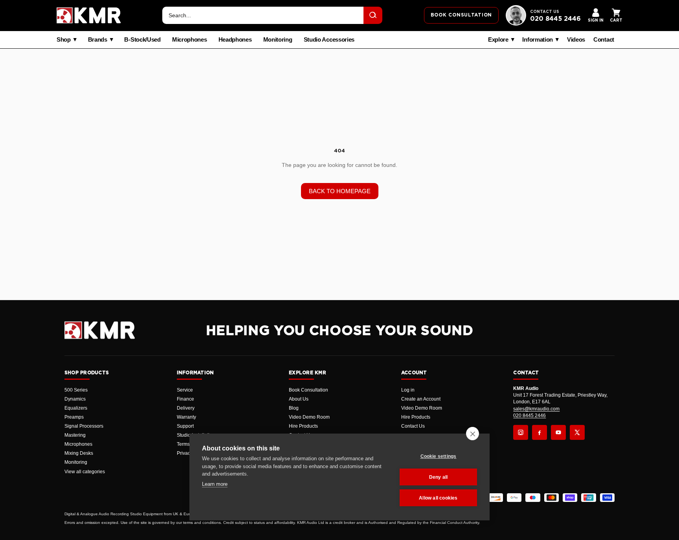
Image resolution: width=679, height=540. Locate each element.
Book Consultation (308, 390)
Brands (97, 39)
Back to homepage (340, 191)
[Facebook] (539, 432)
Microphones (189, 39)
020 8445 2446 (555, 19)
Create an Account (420, 399)
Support (185, 426)
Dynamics (75, 399)
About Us (298, 399)
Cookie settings (438, 456)
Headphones (235, 39)
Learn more (215, 484)
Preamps (74, 417)
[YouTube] (558, 432)
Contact (603, 39)
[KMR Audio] (89, 15)
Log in (408, 390)
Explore (498, 39)
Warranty (186, 417)
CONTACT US (544, 12)
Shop (64, 39)
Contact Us (413, 426)
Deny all (438, 477)
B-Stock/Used (142, 39)
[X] (577, 432)
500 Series (76, 390)
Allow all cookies (438, 498)
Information (537, 39)
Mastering (75, 435)
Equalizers (75, 408)
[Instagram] (520, 432)
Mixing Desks (78, 453)
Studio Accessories (329, 39)
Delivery (186, 408)
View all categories (84, 471)
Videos (576, 39)
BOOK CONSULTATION (461, 15)
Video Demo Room (309, 417)
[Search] (372, 15)
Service (185, 390)
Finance (185, 399)
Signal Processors (83, 426)
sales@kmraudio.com (536, 409)
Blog (294, 408)
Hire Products (303, 426)
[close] (472, 433)
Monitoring (277, 39)
